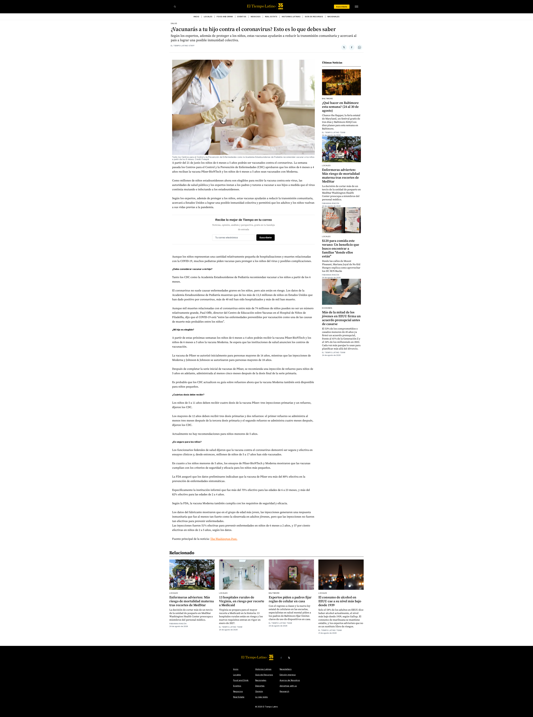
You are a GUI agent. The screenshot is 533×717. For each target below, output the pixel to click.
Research (284, 691)
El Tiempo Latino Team (333, 132)
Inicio (196, 17)
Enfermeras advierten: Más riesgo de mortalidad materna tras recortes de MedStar (341, 175)
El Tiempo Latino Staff (182, 46)
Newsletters (286, 669)
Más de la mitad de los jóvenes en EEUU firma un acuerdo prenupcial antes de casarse (341, 318)
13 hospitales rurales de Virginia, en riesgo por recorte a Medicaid (241, 601)
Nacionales (333, 17)
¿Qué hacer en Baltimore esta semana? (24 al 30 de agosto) (340, 106)
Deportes (260, 686)
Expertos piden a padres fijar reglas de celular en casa (290, 599)
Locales (208, 17)
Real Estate (271, 17)
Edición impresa (288, 675)
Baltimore (327, 99)
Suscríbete (341, 7)
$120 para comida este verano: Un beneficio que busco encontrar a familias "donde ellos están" (340, 248)
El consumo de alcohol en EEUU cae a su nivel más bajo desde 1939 (339, 601)
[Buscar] (175, 7)
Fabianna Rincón (330, 203)
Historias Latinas (291, 17)
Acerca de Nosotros (290, 680)
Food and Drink (225, 17)
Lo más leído (261, 697)
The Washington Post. (223, 539)
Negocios (256, 17)
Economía (327, 308)
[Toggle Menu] (356, 7)
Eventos (241, 17)
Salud (174, 23)
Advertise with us (288, 686)
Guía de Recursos (314, 17)
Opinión (259, 691)
